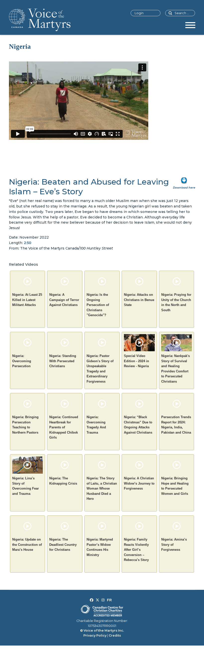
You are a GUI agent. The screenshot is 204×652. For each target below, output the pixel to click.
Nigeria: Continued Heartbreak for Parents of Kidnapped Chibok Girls (63, 427)
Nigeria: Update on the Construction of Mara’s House (27, 545)
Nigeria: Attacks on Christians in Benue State (139, 300)
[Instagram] (103, 600)
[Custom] (109, 600)
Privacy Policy (94, 635)
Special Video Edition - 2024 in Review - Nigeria (136, 361)
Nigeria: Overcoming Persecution (21, 361)
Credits (115, 635)
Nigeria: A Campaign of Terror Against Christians (64, 300)
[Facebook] (91, 600)
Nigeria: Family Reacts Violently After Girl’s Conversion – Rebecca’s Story (136, 550)
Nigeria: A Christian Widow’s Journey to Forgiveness (139, 483)
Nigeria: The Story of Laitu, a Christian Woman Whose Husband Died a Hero (102, 488)
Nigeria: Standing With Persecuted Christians (62, 361)
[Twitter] (97, 600)
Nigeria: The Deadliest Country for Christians (63, 545)
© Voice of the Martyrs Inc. (102, 630)
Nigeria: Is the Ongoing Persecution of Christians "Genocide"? (98, 305)
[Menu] (190, 27)
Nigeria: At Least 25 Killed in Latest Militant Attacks (27, 300)
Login (139, 13)
